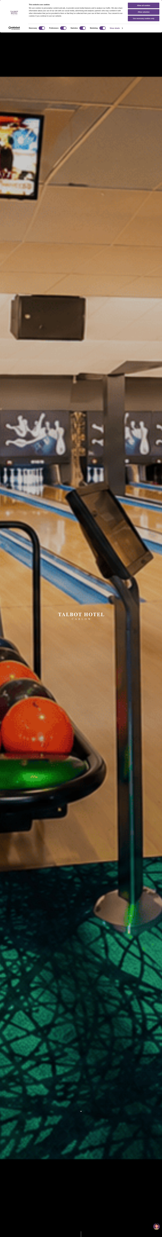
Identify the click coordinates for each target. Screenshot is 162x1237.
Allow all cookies (143, 5)
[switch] (63, 28)
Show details (115, 28)
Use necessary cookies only (143, 18)
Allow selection (144, 12)
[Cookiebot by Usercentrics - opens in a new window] (14, 28)
